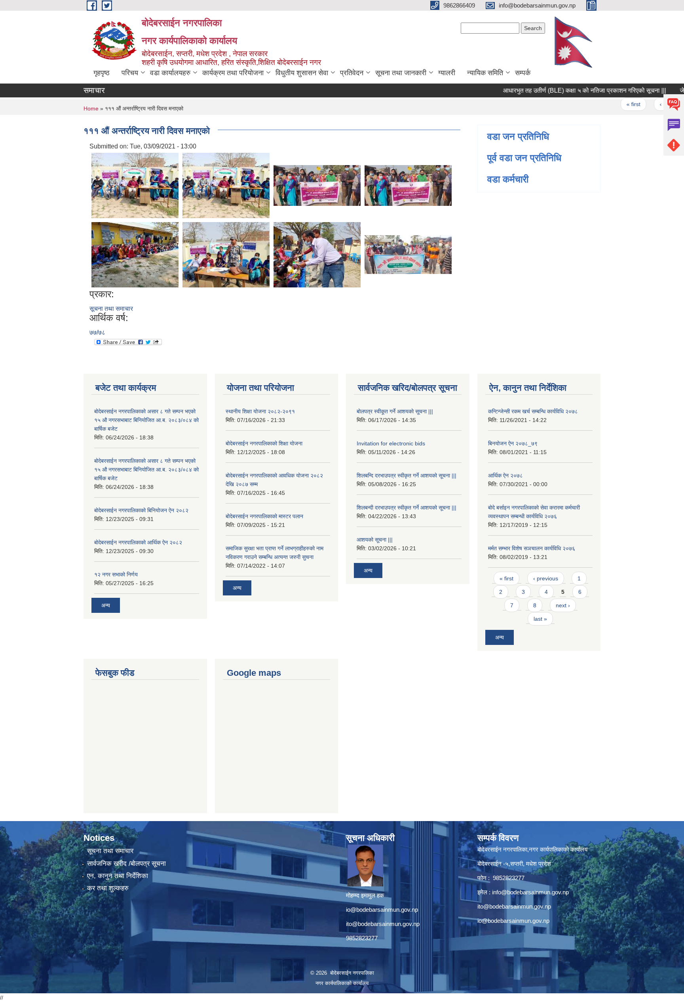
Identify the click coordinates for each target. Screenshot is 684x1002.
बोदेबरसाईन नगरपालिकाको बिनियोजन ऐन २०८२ (141, 510)
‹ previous (653, 104)
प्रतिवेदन (351, 73)
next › (563, 605)
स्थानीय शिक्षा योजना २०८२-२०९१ (260, 411)
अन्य (105, 605)
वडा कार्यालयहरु (170, 73)
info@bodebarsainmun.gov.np (530, 892)
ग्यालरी (446, 73)
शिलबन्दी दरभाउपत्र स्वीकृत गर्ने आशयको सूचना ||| (406, 507)
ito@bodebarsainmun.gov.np (383, 923)
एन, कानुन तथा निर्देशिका (117, 876)
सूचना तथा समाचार (111, 308)
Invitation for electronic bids (391, 443)
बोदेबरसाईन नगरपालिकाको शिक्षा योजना (264, 443)
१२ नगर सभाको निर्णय (116, 574)
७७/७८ (97, 332)
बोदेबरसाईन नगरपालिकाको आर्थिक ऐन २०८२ (138, 542)
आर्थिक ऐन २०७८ (505, 475)
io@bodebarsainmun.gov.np (382, 909)
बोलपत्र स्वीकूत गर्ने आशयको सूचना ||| (395, 411)
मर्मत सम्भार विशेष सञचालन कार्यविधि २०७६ (531, 548)
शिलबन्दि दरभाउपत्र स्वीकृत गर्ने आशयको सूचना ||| (406, 475)
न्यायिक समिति (485, 73)
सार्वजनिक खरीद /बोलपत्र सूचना (126, 863)
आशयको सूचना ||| (375, 539)
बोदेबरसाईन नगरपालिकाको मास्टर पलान (264, 516)
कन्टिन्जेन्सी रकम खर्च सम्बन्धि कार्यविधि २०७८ (533, 411)
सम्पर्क (522, 73)
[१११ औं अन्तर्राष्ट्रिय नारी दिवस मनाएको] (135, 184)
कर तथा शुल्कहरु (108, 888)
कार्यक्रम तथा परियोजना (233, 73)
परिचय (130, 73)
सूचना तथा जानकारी (400, 73)
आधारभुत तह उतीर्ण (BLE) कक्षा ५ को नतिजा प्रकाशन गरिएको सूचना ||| (566, 90)
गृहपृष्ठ (101, 73)
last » (540, 619)
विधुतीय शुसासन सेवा (302, 73)
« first (615, 104)
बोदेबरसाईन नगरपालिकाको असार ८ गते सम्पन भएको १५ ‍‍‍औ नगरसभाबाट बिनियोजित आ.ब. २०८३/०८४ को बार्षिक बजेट (146, 420)
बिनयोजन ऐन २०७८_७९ (513, 443)
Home (91, 108)
